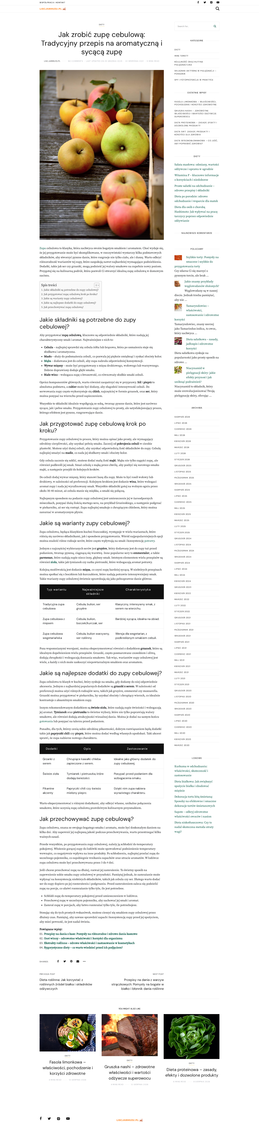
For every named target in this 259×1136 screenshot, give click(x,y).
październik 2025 (184, 477)
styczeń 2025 (182, 532)
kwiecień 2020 (182, 739)
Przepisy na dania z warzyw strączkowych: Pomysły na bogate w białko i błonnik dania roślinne (138, 984)
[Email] (77, 961)
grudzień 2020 (183, 690)
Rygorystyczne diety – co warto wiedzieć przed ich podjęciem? (83, 947)
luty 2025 (180, 526)
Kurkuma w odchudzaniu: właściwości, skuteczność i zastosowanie (191, 771)
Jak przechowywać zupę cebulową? (64, 307)
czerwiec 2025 (183, 502)
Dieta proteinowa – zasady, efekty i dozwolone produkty (195, 124)
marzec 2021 (181, 672)
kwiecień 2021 (182, 666)
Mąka (47, 361)
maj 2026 (179, 435)
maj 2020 (179, 733)
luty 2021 (179, 678)
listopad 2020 (182, 696)
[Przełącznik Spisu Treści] (95, 285)
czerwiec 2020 (183, 727)
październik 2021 (184, 630)
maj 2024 (179, 575)
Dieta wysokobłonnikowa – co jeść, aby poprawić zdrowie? (196, 142)
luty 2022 (180, 605)
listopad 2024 (182, 544)
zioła (54, 562)
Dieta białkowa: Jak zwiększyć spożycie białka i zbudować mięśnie (193, 786)
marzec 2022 (181, 599)
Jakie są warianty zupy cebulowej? (63, 298)
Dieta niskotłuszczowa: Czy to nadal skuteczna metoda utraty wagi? (194, 827)
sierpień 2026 (182, 417)
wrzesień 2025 (182, 484)
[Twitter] (204, 2)
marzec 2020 (181, 745)
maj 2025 (179, 508)
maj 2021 (179, 660)
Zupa (43, 248)
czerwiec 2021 (182, 654)
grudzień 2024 (182, 538)
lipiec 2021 (180, 648)
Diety (102, 24)
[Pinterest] (71, 961)
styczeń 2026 (182, 459)
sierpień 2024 (182, 563)
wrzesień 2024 (182, 557)
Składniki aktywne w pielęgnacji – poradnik (195, 72)
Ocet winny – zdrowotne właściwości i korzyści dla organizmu (83, 938)
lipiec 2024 (180, 569)
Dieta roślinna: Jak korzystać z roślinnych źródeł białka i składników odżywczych (66, 984)
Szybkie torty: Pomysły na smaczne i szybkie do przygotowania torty (196, 262)
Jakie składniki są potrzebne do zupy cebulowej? (71, 290)
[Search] (214, 26)
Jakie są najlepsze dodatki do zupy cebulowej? (70, 302)
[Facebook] (198, 2)
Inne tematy (181, 56)
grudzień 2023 (182, 587)
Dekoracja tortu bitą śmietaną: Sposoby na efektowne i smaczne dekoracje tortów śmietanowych (195, 801)
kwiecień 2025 (182, 514)
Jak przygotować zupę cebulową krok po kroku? (71, 294)
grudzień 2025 (182, 465)
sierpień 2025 (182, 490)
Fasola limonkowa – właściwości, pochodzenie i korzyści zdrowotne (195, 103)
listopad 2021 (182, 623)
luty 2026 (180, 453)
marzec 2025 (181, 520)
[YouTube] (218, 2)
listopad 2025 (182, 471)
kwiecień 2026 (182, 441)
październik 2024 (184, 550)
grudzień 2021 (182, 617)
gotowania (46, 721)
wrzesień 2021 (182, 636)
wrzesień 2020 (183, 708)
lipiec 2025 (180, 496)
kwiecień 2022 (182, 593)
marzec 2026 (181, 447)
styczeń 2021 (181, 684)
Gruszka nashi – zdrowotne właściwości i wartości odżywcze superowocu (195, 113)
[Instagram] (211, 2)
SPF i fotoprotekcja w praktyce (193, 80)
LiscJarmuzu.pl (52, 61)
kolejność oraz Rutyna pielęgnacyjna (188, 63)
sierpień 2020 (182, 715)
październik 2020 (184, 702)
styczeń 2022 (182, 611)
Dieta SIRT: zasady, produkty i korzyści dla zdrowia (192, 133)
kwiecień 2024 (182, 581)
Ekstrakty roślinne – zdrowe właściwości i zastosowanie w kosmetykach (89, 943)
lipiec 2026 (180, 423)
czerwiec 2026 (183, 429)
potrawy (149, 541)
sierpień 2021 (181, 642)
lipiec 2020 (180, 721)
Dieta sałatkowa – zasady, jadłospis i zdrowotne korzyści (202, 344)
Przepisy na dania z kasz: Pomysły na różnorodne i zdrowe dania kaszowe (90, 934)
